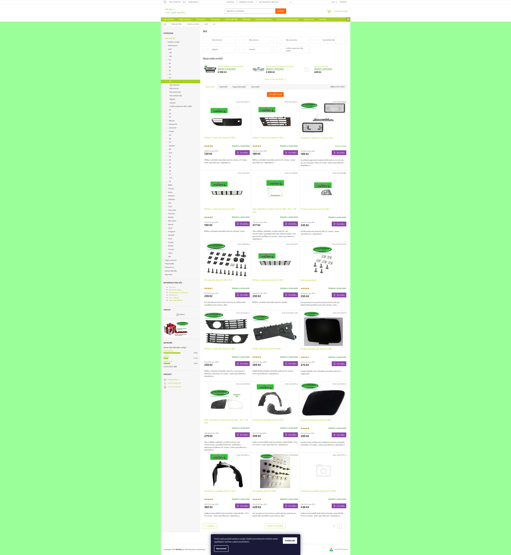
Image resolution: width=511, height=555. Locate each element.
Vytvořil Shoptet (341, 549)
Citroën (171, 188)
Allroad (171, 120)
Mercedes (172, 221)
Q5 (170, 138)
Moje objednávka (175, 300)
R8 (170, 149)
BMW (170, 185)
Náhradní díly (170, 38)
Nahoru (211, 526)
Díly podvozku (175, 92)
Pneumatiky (169, 263)
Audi (170, 49)
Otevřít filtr (275, 94)
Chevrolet (172, 210)
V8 (170, 181)
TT (170, 174)
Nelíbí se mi (168, 361)
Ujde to (166, 356)
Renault (171, 235)
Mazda (170, 217)
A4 (170, 81)
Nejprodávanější (239, 87)
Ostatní (172, 103)
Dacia (170, 192)
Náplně (172, 99)
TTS (170, 178)
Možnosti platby (246, 2)
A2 (170, 74)
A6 (170, 113)
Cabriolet (172, 128)
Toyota (171, 249)
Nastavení (221, 548)
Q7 (170, 142)
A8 (170, 117)
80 (170, 63)
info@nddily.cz (173, 379)
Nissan (170, 224)
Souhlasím (290, 540)
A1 (170, 70)
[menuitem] (168, 19)
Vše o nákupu (174, 297)
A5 (170, 110)
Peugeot (171, 231)
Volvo (170, 253)
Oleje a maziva (170, 260)
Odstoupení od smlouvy (269, 2)
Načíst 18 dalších (275, 526)
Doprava (230, 2)
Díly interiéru (175, 85)
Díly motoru (174, 88)
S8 (170, 171)
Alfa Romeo (172, 45)
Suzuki (170, 242)
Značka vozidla (173, 42)
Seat (170, 238)
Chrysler (171, 213)
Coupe (171, 131)
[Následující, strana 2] (339, 526)
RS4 (170, 153)
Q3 (170, 135)
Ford (170, 206)
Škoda (170, 246)
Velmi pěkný (168, 351)
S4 (170, 160)
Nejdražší (223, 87)
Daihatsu (171, 199)
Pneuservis (169, 267)
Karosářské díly (176, 95)
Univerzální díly (171, 271)
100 (170, 52)
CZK (333, 2)
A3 (170, 77)
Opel (170, 228)
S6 (170, 167)
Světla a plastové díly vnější (181, 106)
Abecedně (255, 87)
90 (170, 67)
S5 (170, 163)
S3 (170, 156)
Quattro (172, 145)
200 (170, 56)
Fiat (169, 203)
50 (170, 60)
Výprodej (168, 274)
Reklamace (173, 295)
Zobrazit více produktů (273, 79)
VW (169, 256)
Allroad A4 (173, 124)
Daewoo (171, 195)
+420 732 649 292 (174, 383)
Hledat (280, 11)
